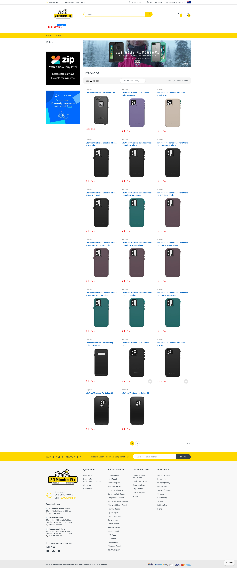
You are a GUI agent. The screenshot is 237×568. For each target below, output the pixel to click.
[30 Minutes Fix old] (63, 14)
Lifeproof (89, 89)
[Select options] (150, 381)
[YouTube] (59, 551)
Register (172, 2)
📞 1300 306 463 (53, 513)
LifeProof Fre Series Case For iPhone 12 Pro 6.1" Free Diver (172, 294)
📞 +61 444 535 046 (54, 524)
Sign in (180, 2)
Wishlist (180, 390)
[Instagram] (53, 551)
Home (48, 35)
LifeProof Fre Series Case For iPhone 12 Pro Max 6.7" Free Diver (101, 294)
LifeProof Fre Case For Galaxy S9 (135, 393)
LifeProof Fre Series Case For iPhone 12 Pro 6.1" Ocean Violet (172, 244)
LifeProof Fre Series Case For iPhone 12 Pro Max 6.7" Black (172, 144)
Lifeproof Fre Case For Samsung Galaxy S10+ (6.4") (99, 343)
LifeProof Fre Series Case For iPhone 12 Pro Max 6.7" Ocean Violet (101, 244)
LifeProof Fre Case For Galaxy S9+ (100, 393)
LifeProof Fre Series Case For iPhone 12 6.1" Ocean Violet (172, 194)
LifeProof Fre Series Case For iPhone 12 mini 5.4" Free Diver (137, 194)
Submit (183, 457)
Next (188, 443)
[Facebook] (47, 551)
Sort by (126, 80)
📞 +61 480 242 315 (54, 536)
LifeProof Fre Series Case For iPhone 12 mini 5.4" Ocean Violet (137, 244)
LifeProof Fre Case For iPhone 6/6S (100, 93)
